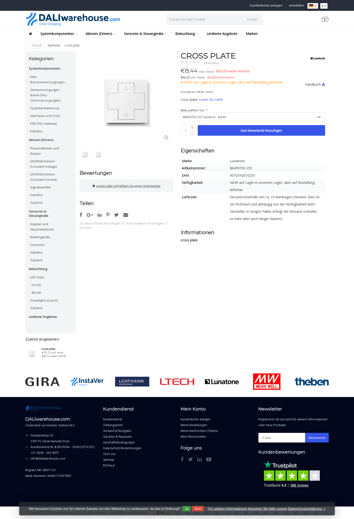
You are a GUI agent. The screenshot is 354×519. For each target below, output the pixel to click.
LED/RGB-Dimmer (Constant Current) (43, 177)
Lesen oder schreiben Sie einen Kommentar (128, 186)
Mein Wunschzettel (193, 437)
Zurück (36, 45)
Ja (187, 509)
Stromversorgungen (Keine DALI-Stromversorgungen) (45, 95)
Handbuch (313, 84)
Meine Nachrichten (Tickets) (199, 431)
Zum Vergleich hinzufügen (145, 223)
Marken (252, 33)
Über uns (109, 454)
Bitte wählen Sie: (194, 110)
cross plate (48, 349)
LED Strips (37, 277)
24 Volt (36, 285)
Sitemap (108, 460)
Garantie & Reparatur (117, 437)
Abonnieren (317, 438)
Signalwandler (40, 187)
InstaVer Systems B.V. (60, 425)
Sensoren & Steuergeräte (144, 33)
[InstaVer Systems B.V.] (87, 381)
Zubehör (36, 202)
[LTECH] (177, 381)
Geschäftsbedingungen (119, 442)
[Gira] (42, 381)
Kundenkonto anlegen (266, 5)
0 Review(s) (210, 63)
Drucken (85, 227)
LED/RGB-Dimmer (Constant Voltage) (43, 164)
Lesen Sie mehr (211, 99)
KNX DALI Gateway (43, 123)
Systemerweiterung (44, 108)
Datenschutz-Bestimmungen (122, 448)
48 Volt (36, 292)
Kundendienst (112, 419)
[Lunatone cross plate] (31, 353)
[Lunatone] (316, 58)
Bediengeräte (40, 237)
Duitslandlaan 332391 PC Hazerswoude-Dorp (50, 438)
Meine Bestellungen (194, 425)
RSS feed (109, 465)
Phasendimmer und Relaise (44, 151)
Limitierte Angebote (222, 33)
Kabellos (36, 131)
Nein (198, 509)
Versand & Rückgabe (117, 431)
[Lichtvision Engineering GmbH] (132, 381)
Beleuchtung (185, 33)
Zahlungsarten (113, 425)
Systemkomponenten (57, 33)
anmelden (296, 5)
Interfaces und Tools (45, 116)
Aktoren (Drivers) (99, 33)
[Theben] (312, 381)
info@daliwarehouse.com (48, 458)
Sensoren (37, 245)
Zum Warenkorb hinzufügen (261, 130)
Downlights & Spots (44, 300)
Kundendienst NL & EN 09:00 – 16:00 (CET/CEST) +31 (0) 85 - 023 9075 (62, 450)
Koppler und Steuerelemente (42, 226)
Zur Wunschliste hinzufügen (100, 223)
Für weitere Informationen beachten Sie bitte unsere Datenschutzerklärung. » (266, 509)
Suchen (252, 19)
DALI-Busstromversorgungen (47, 79)
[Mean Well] (267, 381)
